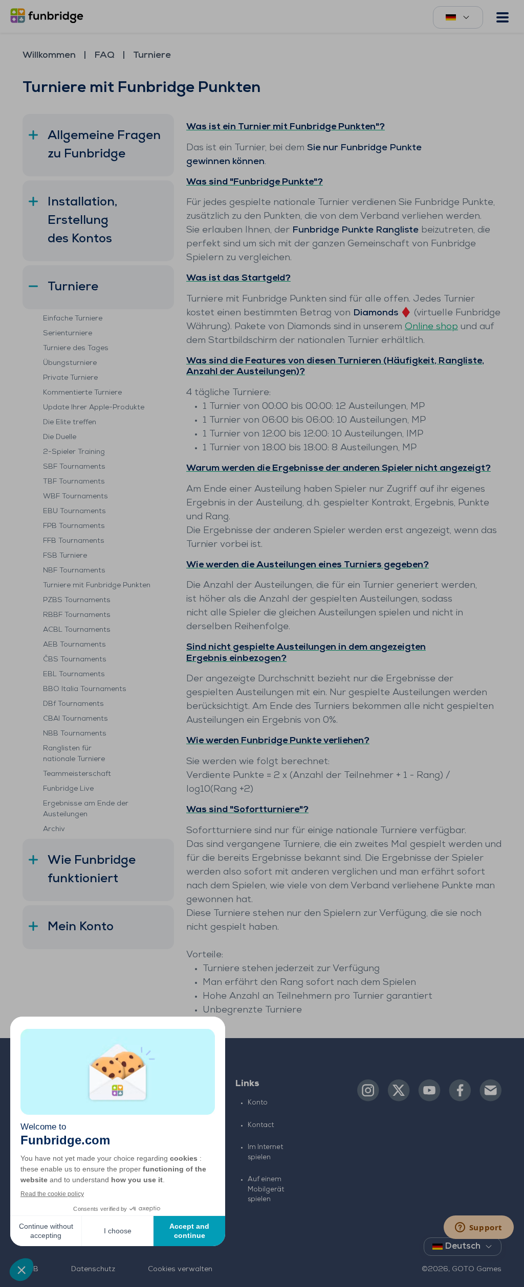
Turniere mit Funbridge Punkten (96, 585)
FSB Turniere (65, 556)
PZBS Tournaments (77, 600)
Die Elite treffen (69, 422)
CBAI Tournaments (75, 719)
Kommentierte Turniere (82, 393)
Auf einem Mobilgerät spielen (266, 1189)
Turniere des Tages (75, 348)
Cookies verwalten (180, 1269)
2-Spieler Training (74, 452)
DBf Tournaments (73, 704)
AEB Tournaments (74, 645)
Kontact (261, 1125)
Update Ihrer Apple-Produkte (93, 407)
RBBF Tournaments (77, 615)
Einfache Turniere (72, 319)
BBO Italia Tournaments (84, 689)
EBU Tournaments (74, 511)
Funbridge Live (68, 789)
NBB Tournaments (74, 734)
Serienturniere (67, 333)
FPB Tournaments (74, 526)
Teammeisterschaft (77, 774)
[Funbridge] (48, 17)
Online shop (431, 327)
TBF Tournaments (74, 482)
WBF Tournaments (75, 496)
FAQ (104, 55)
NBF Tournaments (74, 570)
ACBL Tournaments (77, 630)
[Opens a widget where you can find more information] (478, 1228)
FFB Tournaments (73, 541)
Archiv (54, 829)
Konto (258, 1102)
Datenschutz (93, 1269)
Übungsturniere (70, 363)
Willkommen (49, 55)
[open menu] (502, 17)
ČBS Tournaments (74, 659)
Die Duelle (59, 437)
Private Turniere (70, 378)
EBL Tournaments (74, 674)
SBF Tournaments (74, 467)
